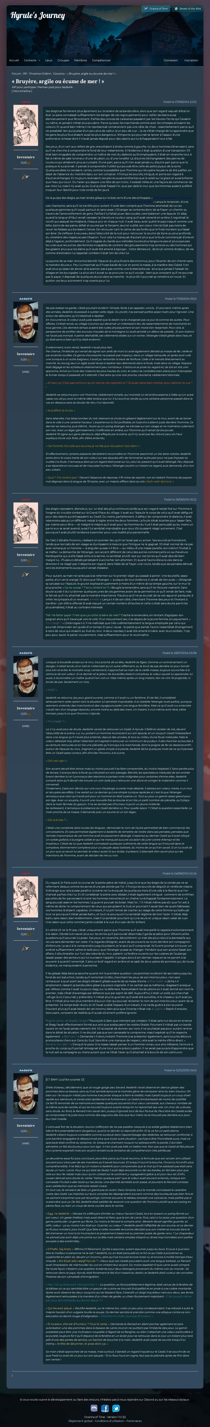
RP (25, 73)
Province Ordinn (40, 73)
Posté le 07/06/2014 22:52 (180, 102)
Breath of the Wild (190, 8)
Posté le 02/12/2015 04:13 (180, 1070)
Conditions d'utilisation (109, 1421)
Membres (80, 60)
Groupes (63, 60)
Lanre (25, 102)
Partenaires (134, 1421)
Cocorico (59, 73)
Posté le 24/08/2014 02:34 (180, 873)
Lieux (48, 60)
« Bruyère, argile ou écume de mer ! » (91, 73)
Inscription (191, 60)
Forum (16, 73)
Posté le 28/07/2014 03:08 (180, 653)
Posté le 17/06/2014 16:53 (181, 298)
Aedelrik (25, 298)
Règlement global (80, 1421)
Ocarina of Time (159, 8)
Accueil (14, 60)
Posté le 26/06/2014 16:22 (180, 499)
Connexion (171, 60)
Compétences (101, 60)
